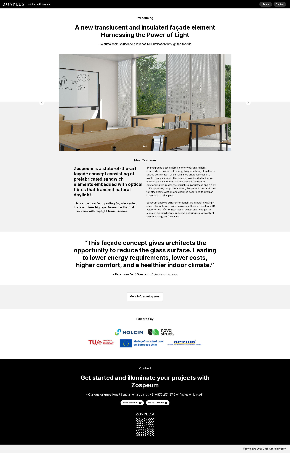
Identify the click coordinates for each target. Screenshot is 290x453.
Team (266, 4)
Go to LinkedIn (156, 402)
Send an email (130, 402)
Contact (280, 4)
